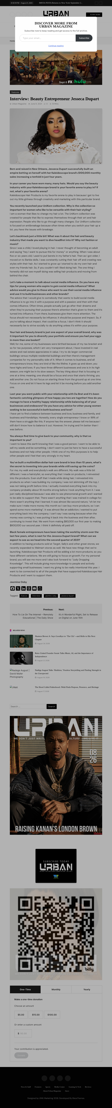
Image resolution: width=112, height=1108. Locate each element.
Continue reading (56, 46)
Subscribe (84, 38)
